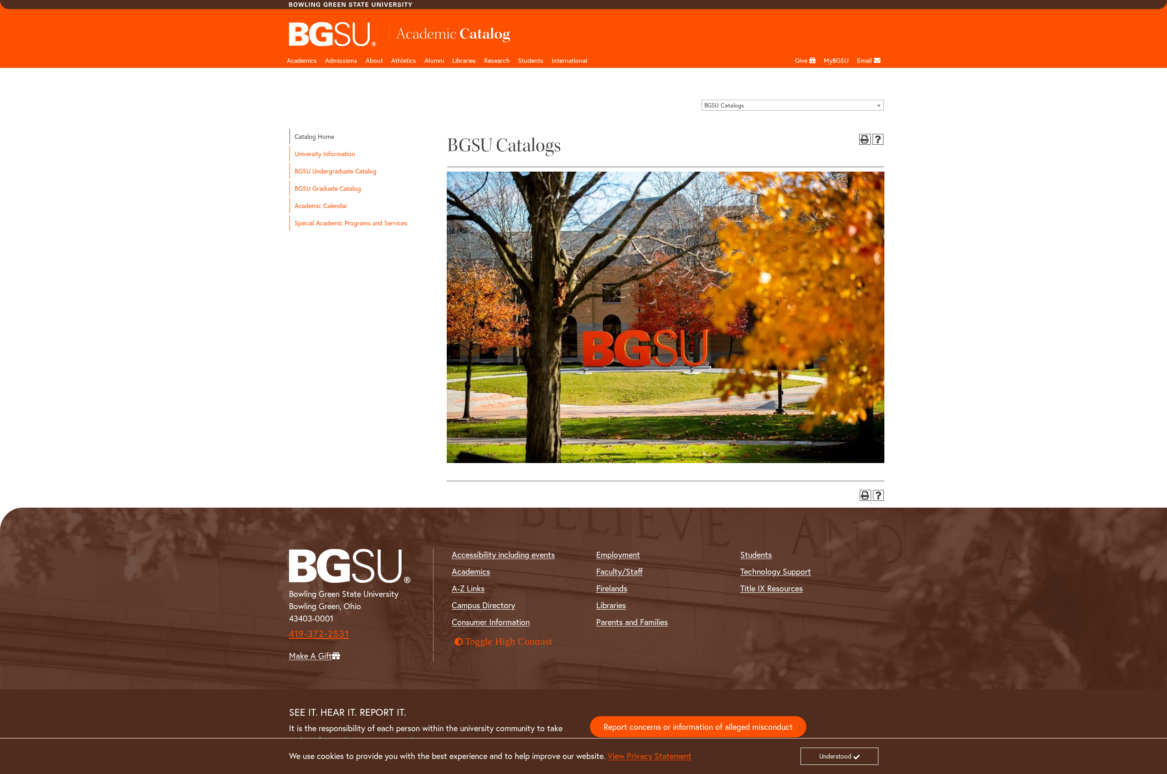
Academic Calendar (320, 205)
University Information (324, 153)
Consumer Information (491, 621)
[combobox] (793, 105)
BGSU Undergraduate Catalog (335, 171)
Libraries (464, 60)
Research (497, 60)
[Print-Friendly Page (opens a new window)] (865, 139)
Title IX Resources (771, 588)
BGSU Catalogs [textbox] (724, 105)
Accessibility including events (503, 554)
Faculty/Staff (619, 571)
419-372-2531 (319, 633)
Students (530, 60)
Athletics (403, 60)
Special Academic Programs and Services (350, 223)
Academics (302, 60)
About (374, 60)
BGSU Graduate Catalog (327, 188)
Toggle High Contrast (508, 642)
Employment (618, 554)
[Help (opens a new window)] (878, 139)
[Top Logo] (333, 34)
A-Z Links (468, 588)
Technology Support (775, 571)
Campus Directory (483, 605)
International (570, 60)
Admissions (341, 60)
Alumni (434, 60)
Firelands (611, 588)
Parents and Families (632, 621)
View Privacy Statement (650, 755)
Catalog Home (314, 136)
